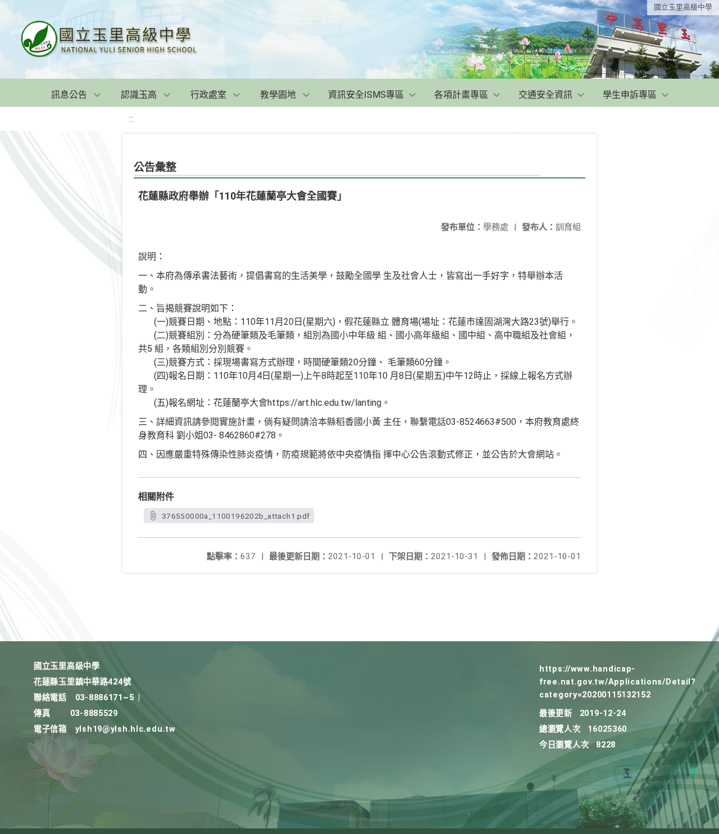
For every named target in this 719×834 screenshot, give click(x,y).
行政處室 (208, 94)
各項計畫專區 (461, 94)
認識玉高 (139, 94)
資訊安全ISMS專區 (366, 94)
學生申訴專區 (630, 94)
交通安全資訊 (545, 94)
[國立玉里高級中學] (122, 39)
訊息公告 (69, 94)
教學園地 (278, 94)
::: (131, 119)
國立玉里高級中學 (683, 7)
